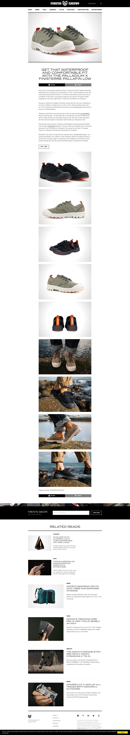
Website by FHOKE (32, 722)
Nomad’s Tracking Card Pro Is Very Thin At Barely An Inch (83, 621)
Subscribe (96, 513)
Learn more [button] (5, 733)
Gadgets (53, 10)
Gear (30, 10)
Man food (70, 10)
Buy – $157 (44, 146)
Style (61, 10)
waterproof (51, 126)
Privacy (56, 723)
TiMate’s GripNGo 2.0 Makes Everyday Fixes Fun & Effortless (64, 564)
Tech (44, 10)
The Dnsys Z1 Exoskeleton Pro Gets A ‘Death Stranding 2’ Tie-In (83, 654)
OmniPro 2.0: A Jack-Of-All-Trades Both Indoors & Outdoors (84, 686)
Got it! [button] (122, 732)
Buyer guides (97, 10)
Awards (56, 726)
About (55, 715)
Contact (56, 718)
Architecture (83, 10)
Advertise (56, 721)
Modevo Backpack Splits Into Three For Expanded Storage (83, 588)
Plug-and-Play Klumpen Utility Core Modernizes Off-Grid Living (62, 540)
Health (69, 648)
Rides (37, 10)
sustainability (85, 113)
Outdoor (56, 534)
